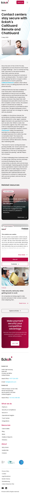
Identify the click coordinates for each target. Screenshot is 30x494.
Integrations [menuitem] (5, 421)
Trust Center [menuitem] (6, 418)
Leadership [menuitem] (5, 450)
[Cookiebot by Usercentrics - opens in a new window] (21, 229)
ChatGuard (5, 130)
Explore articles (14, 311)
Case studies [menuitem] (5, 429)
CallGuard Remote (8, 83)
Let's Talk (15, 343)
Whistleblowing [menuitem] (6, 481)
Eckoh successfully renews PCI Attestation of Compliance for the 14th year (14, 201)
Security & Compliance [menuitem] (9, 410)
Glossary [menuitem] (4, 440)
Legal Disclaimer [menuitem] (6, 476)
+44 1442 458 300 (14, 398)
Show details (21, 254)
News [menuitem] (3, 434)
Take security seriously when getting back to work (13, 292)
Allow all (15, 259)
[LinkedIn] (6, 488)
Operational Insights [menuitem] (8, 415)
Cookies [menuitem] (4, 473)
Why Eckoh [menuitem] (5, 447)
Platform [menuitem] (4, 407)
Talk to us (20, 2)
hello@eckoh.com (10, 382)
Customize (14, 264)
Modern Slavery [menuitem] (6, 479)
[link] (27, 2)
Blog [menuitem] (3, 431)
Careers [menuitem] (4, 453)
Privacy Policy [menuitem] (5, 471)
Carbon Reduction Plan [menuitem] (8, 484)
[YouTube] (3, 488)
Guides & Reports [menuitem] (7, 437)
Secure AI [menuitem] (5, 412)
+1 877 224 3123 (13, 378)
